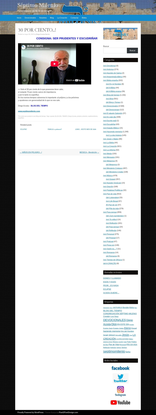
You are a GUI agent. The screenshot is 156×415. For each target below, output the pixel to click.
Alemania (106, 307)
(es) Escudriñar (109, 124)
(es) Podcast (108, 241)
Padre (129, 342)
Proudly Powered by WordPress (30, 412)
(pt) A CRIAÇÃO (109, 263)
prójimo (79, 116)
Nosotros (43, 18)
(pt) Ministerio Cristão (114, 172)
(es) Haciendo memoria (112, 132)
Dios (114, 324)
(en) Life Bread (112, 201)
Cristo (112, 316)
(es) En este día (109, 117)
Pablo (125, 342)
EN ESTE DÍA (123, 324)
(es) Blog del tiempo (39, 116)
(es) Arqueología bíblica (112, 77)
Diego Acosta (72, 116)
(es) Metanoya (109, 161)
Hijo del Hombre (127, 331)
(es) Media (107, 154)
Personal (122, 345)
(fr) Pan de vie (111, 205)
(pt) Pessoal (111, 238)
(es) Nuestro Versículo (112, 183)
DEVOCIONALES (114, 320)
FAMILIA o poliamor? (55, 129)
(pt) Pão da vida (112, 209)
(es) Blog (109, 99)
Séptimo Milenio (37, 5)
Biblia (84, 18)
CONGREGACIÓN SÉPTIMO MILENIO (120, 314)
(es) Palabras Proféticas (113, 190)
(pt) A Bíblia (110, 88)
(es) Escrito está (109, 121)
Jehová (111, 335)
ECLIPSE (23, 129)
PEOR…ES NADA (111, 286)
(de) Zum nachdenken (115, 216)
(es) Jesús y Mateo (110, 139)
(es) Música (108, 176)
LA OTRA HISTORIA (122, 339)
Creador (106, 316)
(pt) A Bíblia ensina (113, 91)
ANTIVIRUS (117, 308)
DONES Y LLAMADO (112, 278)
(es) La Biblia (108, 143)
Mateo (131, 339)
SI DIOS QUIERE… (111, 293)
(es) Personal (108, 234)
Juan (131, 335)
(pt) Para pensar (112, 227)
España (132, 324)
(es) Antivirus (108, 69)
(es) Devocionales (110, 106)
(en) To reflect (111, 219)
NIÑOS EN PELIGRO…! (31, 152)
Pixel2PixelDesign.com (68, 412)
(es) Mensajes (109, 157)
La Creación (62, 18)
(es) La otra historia (114, 135)
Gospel (134, 328)
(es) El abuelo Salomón (112, 113)
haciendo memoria (111, 331)
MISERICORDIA (107, 342)
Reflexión (106, 347)
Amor (111, 307)
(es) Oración (108, 187)
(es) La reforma (109, 150)
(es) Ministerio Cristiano (112, 168)
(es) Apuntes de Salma (112, 73)
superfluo (21, 118)
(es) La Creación (110, 146)
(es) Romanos (109, 252)
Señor (128, 352)
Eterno (127, 328)
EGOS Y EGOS (109, 282)
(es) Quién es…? (110, 249)
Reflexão (113, 347)
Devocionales (30, 18)
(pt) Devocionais (112, 110)
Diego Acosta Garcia (43, 34)
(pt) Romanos (111, 256)
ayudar (52, 116)
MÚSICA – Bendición (89, 152)
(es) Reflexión (111, 223)
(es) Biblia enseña (110, 80)
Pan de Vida (114, 344)
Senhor (124, 347)
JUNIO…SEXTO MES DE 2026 (85, 129)
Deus (116, 316)
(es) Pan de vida (109, 194)
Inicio (19, 18)
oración (120, 342)
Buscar (106, 46)
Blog (52, 18)
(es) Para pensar (110, 212)
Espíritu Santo (108, 328)
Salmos (118, 347)
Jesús (125, 334)
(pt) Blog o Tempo (113, 102)
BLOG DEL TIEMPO (61, 116)
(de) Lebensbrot (112, 198)
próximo (84, 116)
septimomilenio (93, 116)
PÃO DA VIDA (131, 345)
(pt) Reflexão (111, 230)
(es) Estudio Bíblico (111, 128)
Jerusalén (118, 335)
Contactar (74, 18)
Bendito (126, 308)
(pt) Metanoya (111, 165)
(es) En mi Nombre (113, 84)
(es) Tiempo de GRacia (112, 260)
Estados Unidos (118, 328)
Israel (105, 335)
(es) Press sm (108, 245)
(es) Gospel (110, 179)
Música (115, 342)
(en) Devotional (109, 66)
